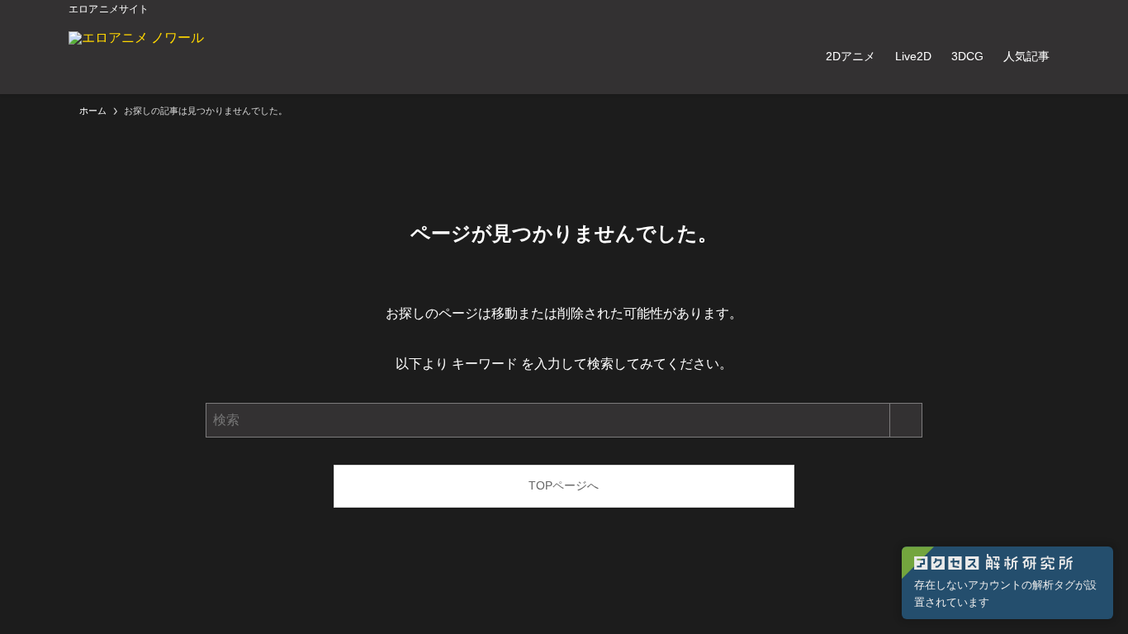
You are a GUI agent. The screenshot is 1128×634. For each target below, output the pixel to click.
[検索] (1048, 9)
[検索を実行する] (905, 420)
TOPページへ (563, 485)
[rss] (1027, 9)
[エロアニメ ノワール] (136, 56)
